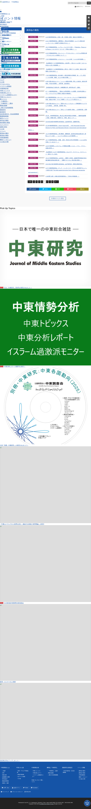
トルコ (2, 60)
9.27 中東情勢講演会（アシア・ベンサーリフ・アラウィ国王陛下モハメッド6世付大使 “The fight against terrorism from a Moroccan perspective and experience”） (57, 170)
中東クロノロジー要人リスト (37, 780)
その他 (2, 82)
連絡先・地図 (4, 28)
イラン (2, 41)
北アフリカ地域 (5, 69)
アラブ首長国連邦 (5, 35)
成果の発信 (3, 127)
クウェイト (3, 48)
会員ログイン (17, 787)
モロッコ (3, 78)
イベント (3, 131)
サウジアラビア (5, 50)
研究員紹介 (3, 24)
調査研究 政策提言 (67, 767)
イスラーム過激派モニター (8, 95)
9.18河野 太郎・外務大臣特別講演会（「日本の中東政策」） (63, 176)
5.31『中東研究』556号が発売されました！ (16, 287)
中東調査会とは (5, 13)
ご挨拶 (2, 16)
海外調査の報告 (5, 122)
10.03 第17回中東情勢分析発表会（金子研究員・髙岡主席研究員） (64, 164)
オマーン (3, 43)
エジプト (3, 73)
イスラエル (3, 56)
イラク (2, 39)
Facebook (35, 787)
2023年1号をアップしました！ (10, 760)
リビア (2, 80)
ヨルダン (3, 65)
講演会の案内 (4, 133)
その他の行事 (4, 142)
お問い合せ (6, 787)
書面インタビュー (5, 139)
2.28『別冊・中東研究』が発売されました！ (14, 445)
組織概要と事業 (5, 22)
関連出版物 (3, 105)
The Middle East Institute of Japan (46, 803)
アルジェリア (4, 71)
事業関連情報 (4, 116)
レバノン (3, 67)
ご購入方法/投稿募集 (6, 107)
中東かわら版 (4, 31)
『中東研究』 (4, 101)
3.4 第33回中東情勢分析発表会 (12, 603)
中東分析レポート (5, 92)
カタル (2, 46)
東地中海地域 (4, 54)
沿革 (1, 18)
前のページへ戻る (58, 198)
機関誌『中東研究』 (52, 767)
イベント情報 (81, 767)
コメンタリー (4, 124)
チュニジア (3, 75)
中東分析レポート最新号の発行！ (12, 366)
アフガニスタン (5, 84)
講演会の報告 (4, 135)
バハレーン (3, 52)
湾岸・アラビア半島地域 (8, 33)
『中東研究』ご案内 (6, 103)
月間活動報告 (4, 137)
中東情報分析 (4, 88)
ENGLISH (87, 6)
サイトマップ (5, 791)
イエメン (3, 37)
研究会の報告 (4, 120)
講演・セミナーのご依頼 (8, 682)
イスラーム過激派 (5, 86)
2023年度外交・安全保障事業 (9, 114)
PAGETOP (87, 803)
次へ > (56, 181)
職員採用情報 (4, 26)
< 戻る (30, 181)
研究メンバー (4, 118)
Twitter (26, 787)
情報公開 (3, 20)
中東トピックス (5, 90)
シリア (2, 58)
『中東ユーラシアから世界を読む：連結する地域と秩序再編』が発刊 (22, 524)
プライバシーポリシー (17, 791)
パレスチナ (3, 63)
